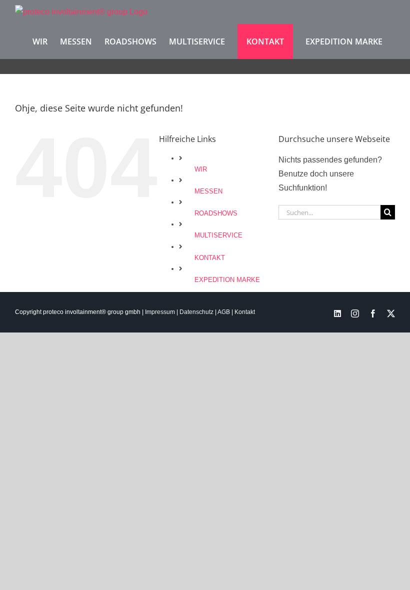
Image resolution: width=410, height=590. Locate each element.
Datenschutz (197, 312)
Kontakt (244, 312)
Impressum (160, 312)
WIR (200, 169)
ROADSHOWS (216, 213)
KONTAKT (209, 258)
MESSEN (208, 191)
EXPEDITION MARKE (227, 280)
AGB (224, 312)
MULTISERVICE (218, 235)
